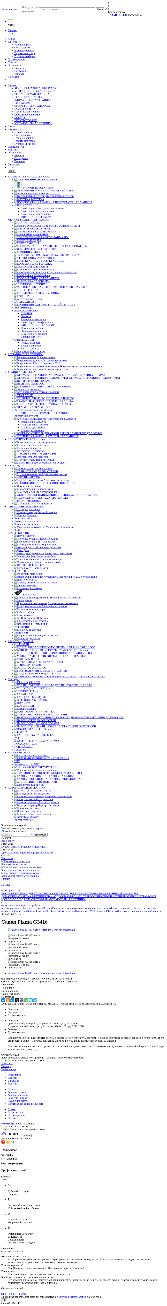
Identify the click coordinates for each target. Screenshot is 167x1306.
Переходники (82, 911)
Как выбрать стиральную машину (20, 876)
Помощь (6, 1066)
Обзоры (12, 1118)
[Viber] (21, 1000)
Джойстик (156, 911)
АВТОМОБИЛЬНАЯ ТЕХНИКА (33, 123)
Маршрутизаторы (33, 908)
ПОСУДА (19, 117)
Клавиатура (71, 908)
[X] (17, 1000)
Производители (16, 59)
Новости (19, 68)
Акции (11, 38)
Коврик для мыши (141, 911)
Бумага (40, 911)
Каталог (12, 30)
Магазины (13, 1083)
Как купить (14, 41)
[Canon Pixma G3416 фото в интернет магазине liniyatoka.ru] (42, 929)
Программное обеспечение (132, 908)
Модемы (47, 908)
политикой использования (71, 1296)
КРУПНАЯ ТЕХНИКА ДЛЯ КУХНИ (35, 88)
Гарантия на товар (24, 53)
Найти (12, 171)
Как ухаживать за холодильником (20, 870)
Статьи (12, 1109)
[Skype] (31, 1000)
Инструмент (124, 911)
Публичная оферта (24, 56)
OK (4, 1300)
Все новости (8, 840)
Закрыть (26, 1135)
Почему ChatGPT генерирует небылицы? (24, 846)
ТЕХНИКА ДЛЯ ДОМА (28, 97)
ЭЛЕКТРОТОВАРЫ (25, 120)
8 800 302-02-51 (10, 1294)
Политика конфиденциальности (26, 1103)
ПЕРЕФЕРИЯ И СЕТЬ (27, 111)
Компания (7, 1063)
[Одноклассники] (8, 1000)
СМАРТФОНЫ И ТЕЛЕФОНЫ (32, 105)
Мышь (113, 908)
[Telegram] (35, 1000)
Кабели (31, 911)
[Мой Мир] (12, 1000)
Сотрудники (21, 71)
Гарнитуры (58, 908)
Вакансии (19, 73)
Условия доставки (24, 50)
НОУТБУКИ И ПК (24, 108)
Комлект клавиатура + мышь (94, 908)
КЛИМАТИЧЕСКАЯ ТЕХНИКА (33, 99)
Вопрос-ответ (15, 1112)
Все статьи (7, 858)
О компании (15, 65)
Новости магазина (15, 831)
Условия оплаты (23, 44)
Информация (8, 1069)
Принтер (18, 908)
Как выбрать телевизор (14, 864)
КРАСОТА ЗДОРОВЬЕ (27, 114)
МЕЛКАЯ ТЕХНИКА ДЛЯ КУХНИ (34, 91)
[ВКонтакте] (3, 1000)
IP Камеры (111, 911)
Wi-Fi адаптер (97, 911)
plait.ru (22, 1294)
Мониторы (7, 908)
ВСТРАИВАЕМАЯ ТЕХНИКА (31, 94)
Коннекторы (20, 911)
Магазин (12, 62)
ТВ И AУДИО (22, 102)
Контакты (13, 76)
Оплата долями (22, 47)
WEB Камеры (52, 911)
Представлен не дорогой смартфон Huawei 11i (27, 852)
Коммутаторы (67, 911)
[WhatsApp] (26, 1000)
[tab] (83, 984)
